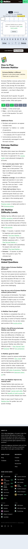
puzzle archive (8, 227)
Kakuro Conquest (8, 514)
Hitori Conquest (21, 491)
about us (9, 445)
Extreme (19, 14)
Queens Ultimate (21, 476)
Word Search (8, 486)
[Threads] (8, 526)
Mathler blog (5, 401)
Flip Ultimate (20, 479)
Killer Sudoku (21, 485)
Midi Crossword (8, 483)
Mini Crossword (8, 480)
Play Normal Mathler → (10, 242)
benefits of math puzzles (15, 393)
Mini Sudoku (20, 482)
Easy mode (18, 359)
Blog (2, 457)
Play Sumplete (18, 50)
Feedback (3, 460)
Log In (20, 1)
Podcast (17, 457)
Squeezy (6, 489)
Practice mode (5, 204)
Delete (23, 43)
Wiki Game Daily (21, 508)
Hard (15, 14)
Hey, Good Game (9, 433)
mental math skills (16, 391)
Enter (4, 43)
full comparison (19, 349)
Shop (16, 466)
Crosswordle (7, 476)
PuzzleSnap (20, 511)
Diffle (5, 498)
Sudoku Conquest (21, 488)
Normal (11, 14)
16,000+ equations (7, 218)
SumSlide (6, 517)
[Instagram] (5, 526)
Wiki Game (20, 505)
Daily (10, 12)
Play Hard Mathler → (15, 249)
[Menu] (1, 1)
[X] (11, 526)
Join (25, 1)
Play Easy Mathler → (14, 235)
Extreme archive (9, 206)
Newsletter (18, 463)
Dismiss (14, 31)
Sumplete (6, 505)
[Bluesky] (2, 526)
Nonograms (21, 494)
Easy (7, 14)
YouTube (17, 460)
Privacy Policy (21, 522)
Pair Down (6, 492)
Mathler (6, 508)
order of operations (15, 370)
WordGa (6, 495)
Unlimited (16, 12)
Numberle (6, 511)
